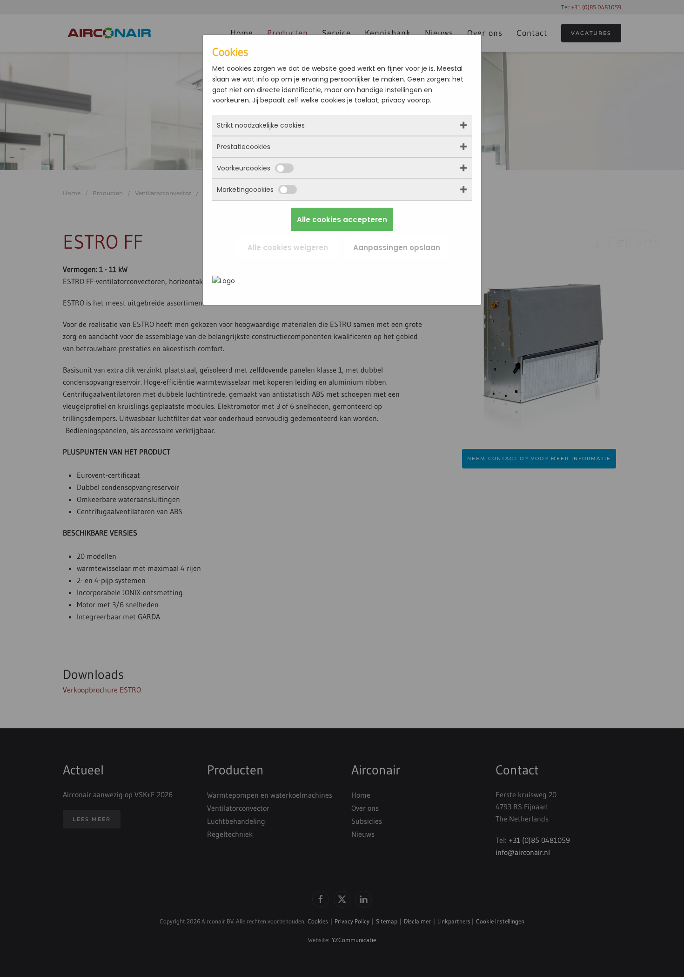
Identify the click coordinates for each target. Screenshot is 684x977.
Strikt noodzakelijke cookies (261, 125)
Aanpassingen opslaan (396, 247)
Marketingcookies (245, 189)
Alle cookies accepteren (342, 219)
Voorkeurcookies (243, 168)
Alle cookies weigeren (288, 247)
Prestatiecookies (243, 146)
